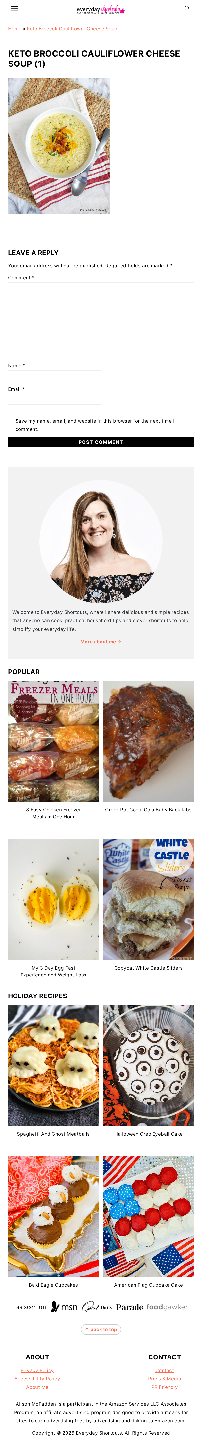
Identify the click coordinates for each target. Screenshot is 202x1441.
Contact (164, 1370)
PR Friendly (165, 1387)
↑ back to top (101, 1329)
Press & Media (164, 1379)
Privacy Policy (37, 1370)
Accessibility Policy (37, 1379)
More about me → (101, 642)
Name (17, 366)
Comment (21, 278)
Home (15, 29)
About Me (37, 1387)
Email (16, 389)
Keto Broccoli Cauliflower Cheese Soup (72, 29)
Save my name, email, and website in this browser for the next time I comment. (95, 425)
